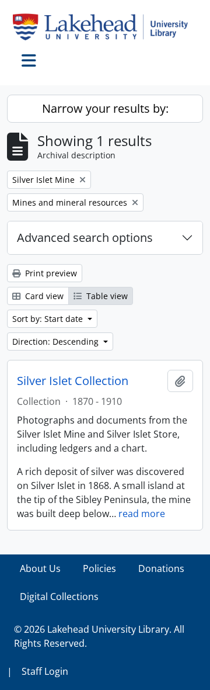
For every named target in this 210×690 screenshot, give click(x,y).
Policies (99, 568)
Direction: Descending (56, 341)
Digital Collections (59, 596)
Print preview (50, 273)
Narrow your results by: (105, 108)
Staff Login (45, 671)
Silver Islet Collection (72, 381)
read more (141, 513)
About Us (40, 568)
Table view (106, 295)
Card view (43, 295)
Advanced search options (85, 237)
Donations (161, 568)
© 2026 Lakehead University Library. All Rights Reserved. (99, 636)
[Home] (105, 27)
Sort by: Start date (48, 318)
